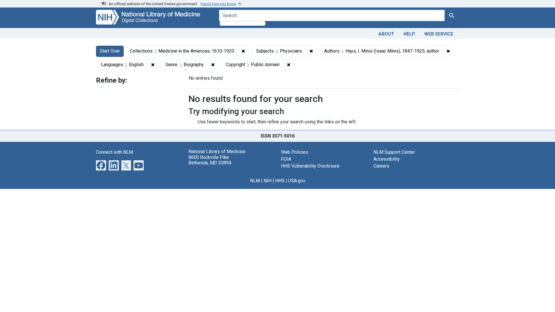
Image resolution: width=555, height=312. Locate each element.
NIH (267, 180)
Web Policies (294, 152)
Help (409, 34)
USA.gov (296, 180)
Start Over (110, 51)
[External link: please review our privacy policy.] (101, 165)
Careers (381, 166)
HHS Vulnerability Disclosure (310, 166)
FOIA (286, 159)
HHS (279, 180)
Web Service (438, 34)
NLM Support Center (394, 152)
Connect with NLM (114, 152)
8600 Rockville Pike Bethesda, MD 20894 (209, 160)
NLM (255, 180)
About (386, 34)
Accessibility (386, 159)
